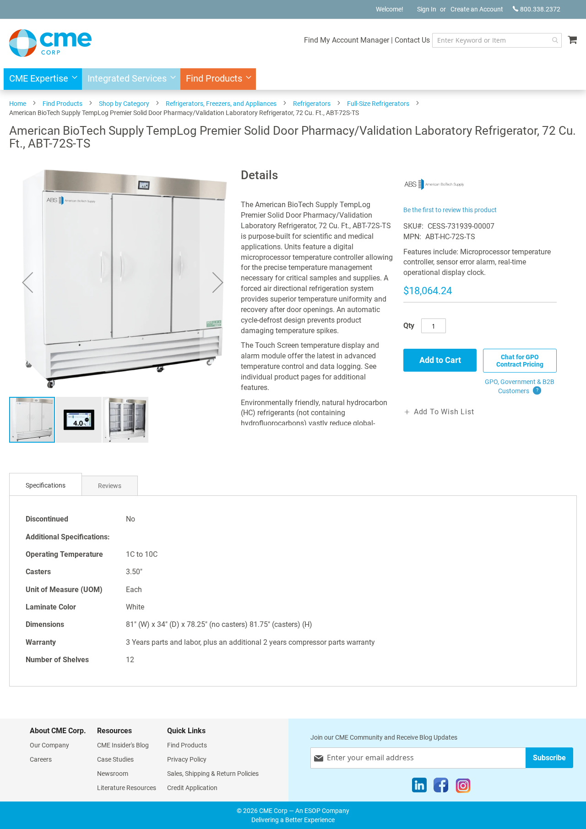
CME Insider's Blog (123, 745)
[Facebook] (441, 787)
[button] (27, 282)
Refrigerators (312, 103)
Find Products (62, 103)
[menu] (293, 79)
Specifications (45, 485)
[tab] (45, 485)
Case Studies (115, 759)
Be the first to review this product (450, 210)
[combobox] (497, 40)
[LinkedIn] (419, 787)
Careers (41, 759)
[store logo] (50, 43)
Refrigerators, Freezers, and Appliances (221, 103)
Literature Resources (126, 787)
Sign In (426, 9)
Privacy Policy (186, 759)
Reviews (109, 485)
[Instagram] (463, 787)
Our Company (49, 745)
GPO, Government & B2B (519, 386)
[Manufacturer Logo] (434, 198)
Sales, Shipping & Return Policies (213, 773)
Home (17, 103)
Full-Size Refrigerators (378, 103)
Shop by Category (124, 103)
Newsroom (112, 773)
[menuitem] (40, 79)
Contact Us (412, 40)
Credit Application (192, 787)
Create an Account (476, 9)
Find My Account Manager (346, 40)
